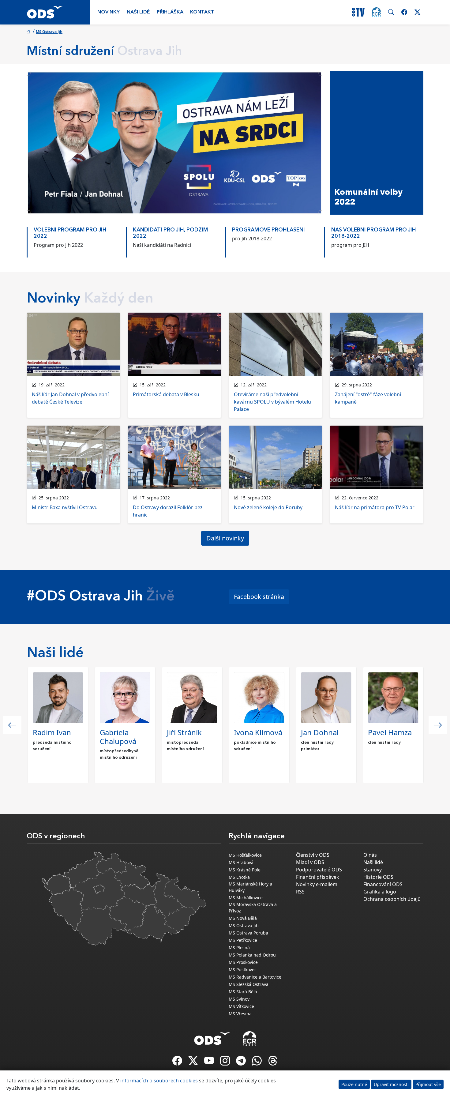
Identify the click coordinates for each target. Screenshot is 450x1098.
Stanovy (372, 869)
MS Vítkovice (241, 1006)
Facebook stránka (259, 596)
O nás (370, 855)
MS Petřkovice (243, 940)
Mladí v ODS (310, 862)
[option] (76, 239)
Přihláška (170, 12)
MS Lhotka (239, 877)
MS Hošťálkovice (245, 855)
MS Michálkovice (246, 898)
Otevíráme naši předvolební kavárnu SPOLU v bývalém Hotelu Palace (272, 401)
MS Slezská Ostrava (248, 984)
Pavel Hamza (390, 732)
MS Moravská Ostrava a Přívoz (253, 907)
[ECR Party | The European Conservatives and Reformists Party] (376, 12)
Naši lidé (138, 12)
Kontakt (202, 12)
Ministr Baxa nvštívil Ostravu (65, 507)
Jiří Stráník (184, 732)
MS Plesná (239, 947)
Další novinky (225, 538)
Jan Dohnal (320, 732)
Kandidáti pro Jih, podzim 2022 (170, 233)
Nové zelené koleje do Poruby (268, 507)
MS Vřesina (240, 1014)
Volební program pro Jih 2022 (70, 233)
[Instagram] (225, 1062)
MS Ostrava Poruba (248, 933)
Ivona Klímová (258, 732)
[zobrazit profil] (58, 697)
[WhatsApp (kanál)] (257, 1062)
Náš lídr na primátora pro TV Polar (374, 507)
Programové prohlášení (268, 230)
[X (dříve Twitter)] (193, 1062)
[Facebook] (177, 1062)
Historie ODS (378, 877)
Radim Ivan (52, 732)
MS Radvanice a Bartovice (255, 977)
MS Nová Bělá (243, 918)
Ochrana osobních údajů (392, 899)
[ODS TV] (209, 1062)
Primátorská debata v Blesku (166, 394)
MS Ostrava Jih (49, 31)
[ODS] (212, 1036)
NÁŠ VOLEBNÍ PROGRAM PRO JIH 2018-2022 (373, 233)
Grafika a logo (379, 891)
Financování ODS (383, 884)
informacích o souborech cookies (159, 1080)
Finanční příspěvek (317, 877)
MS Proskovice (243, 962)
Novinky (108, 12)
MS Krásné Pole (245, 870)
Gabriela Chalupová (118, 736)
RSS (300, 891)
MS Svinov (239, 999)
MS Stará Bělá (243, 992)
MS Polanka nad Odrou (252, 955)
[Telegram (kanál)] (241, 1062)
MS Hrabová (241, 862)
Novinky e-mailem (316, 884)
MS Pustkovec (243, 969)
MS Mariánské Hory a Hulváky (250, 887)
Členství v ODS (312, 855)
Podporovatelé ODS (319, 869)
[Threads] (273, 1062)
